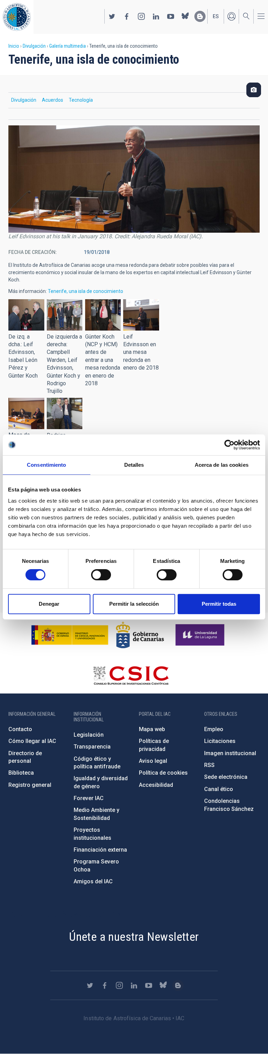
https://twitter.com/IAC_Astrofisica (112, 16)
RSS (209, 765)
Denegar (49, 604)
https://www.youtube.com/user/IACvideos (170, 16)
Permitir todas (219, 604)
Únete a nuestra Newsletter (134, 937)
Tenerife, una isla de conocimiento (85, 291)
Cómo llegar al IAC (32, 741)
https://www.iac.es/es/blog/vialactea (200, 16)
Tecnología (81, 100)
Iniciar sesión (231, 16)
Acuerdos (52, 100)
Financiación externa (100, 849)
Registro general (29, 785)
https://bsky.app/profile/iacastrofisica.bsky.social (185, 16)
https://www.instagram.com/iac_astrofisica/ (141, 16)
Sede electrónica (225, 777)
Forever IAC (89, 798)
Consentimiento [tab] (46, 465)
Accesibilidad (156, 785)
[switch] (101, 574)
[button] (26, 315)
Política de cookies (163, 772)
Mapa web (152, 729)
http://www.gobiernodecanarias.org (140, 635)
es (216, 16)
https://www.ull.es (200, 635)
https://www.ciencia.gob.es (70, 635)
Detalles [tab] (134, 465)
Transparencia (92, 746)
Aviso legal (153, 761)
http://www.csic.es (130, 675)
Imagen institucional (230, 753)
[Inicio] (17, 17)
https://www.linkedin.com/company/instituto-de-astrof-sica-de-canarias (156, 16)
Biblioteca (21, 772)
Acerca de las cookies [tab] (221, 465)
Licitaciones (220, 741)
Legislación (89, 734)
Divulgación (34, 46)
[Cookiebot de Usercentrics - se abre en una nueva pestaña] (229, 445)
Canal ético (218, 789)
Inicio (13, 46)
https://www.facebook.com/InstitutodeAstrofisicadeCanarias (126, 16)
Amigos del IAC (93, 881)
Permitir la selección (134, 604)
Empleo (213, 729)
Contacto (20, 729)
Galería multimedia (67, 46)
